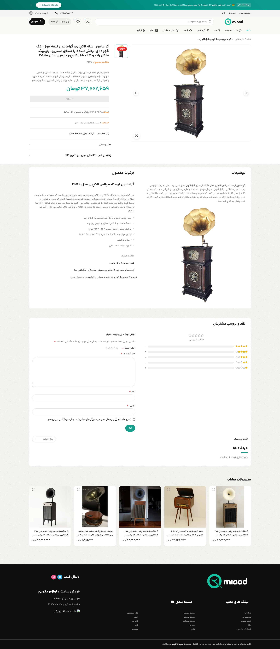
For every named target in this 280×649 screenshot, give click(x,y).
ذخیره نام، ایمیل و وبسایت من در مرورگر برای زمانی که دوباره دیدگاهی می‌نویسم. (89, 419)
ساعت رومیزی (189, 617)
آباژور (193, 629)
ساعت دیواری (189, 613)
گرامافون (239, 39)
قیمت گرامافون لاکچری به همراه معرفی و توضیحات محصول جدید (103, 277)
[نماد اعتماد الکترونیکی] (67, 611)
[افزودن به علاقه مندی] (213, 489)
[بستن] (31, 5)
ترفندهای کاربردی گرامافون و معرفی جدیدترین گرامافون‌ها (104, 270)
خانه (249, 39)
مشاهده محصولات (50, 5)
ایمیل (131, 406)
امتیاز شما (128, 348)
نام (132, 392)
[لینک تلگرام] (59, 577)
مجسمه (135, 629)
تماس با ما (247, 617)
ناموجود (69, 98)
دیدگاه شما (128, 354)
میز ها (192, 625)
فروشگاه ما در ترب (243, 629)
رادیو (136, 617)
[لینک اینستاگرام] (53, 577)
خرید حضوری (246, 621)
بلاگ (249, 625)
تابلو (136, 625)
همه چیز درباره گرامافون (121, 263)
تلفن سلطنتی (132, 613)
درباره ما (248, 613)
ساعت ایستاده (189, 621)
